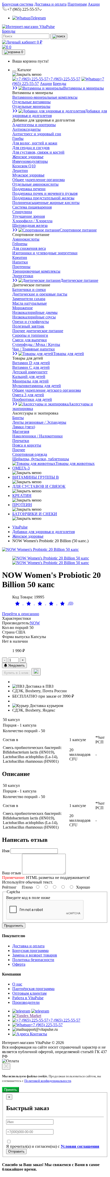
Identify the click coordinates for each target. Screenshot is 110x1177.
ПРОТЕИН (22, 505)
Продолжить (13, 926)
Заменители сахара (28, 299)
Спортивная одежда (29, 454)
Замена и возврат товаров (34, 955)
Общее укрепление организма (38, 180)
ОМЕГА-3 (21, 468)
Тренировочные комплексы (36, 271)
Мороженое (22, 308)
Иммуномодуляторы (30, 161)
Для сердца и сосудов (31, 147)
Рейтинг (9, 887)
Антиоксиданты (26, 129)
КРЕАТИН (21, 495)
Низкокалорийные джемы (35, 312)
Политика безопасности (33, 960)
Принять (10, 1090)
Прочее (18, 450)
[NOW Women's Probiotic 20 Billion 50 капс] (40, 549)
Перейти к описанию (20, 614)
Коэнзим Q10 (24, 166)
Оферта (18, 964)
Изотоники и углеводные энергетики (45, 253)
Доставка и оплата (50, 4)
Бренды (8, 31)
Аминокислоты (25, 239)
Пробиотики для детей (32, 399)
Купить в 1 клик (16, 673)
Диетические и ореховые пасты (39, 294)
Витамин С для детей (31, 367)
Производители (26, 1002)
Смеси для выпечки (29, 340)
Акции (94, 4)
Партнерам (77, 4)
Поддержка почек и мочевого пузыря (45, 193)
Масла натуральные (29, 303)
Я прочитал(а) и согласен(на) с (52, 1146)
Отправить (16, 1151)
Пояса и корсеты (26, 445)
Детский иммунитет (30, 372)
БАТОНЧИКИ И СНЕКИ (34, 514)
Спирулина (22, 212)
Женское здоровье (27, 157)
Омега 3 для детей (28, 395)
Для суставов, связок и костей (38, 152)
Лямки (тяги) (23, 427)
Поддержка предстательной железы (43, 198)
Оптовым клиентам (29, 993)
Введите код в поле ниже (28, 897)
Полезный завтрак (28, 326)
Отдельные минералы (31, 106)
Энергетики (22, 276)
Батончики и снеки (29, 289)
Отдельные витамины (31, 102)
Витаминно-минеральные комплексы (45, 97)
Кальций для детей (28, 376)
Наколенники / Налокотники (37, 436)
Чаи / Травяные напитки (33, 349)
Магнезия (20, 431)
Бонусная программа (30, 950)
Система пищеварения (32, 207)
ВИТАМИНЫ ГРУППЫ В (35, 477)
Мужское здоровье (28, 175)
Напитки (20, 262)
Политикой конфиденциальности (47, 1081)
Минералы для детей (30, 381)
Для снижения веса (29, 248)
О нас (17, 984)
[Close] (6, 1066)
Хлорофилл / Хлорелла (32, 221)
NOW (35, 623)
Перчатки (20, 440)
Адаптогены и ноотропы (34, 125)
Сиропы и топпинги (30, 335)
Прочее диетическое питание (37, 331)
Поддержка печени (29, 189)
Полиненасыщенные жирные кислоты (46, 202)
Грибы (18, 138)
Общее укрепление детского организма (46, 390)
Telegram (38, 18)
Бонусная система (17, 4)
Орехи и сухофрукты (30, 321)
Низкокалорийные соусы (34, 317)
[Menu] (14, 71)
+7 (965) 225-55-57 (64, 79)
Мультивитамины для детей (36, 386)
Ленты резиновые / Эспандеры (39, 422)
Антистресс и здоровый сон (36, 134)
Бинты (18, 418)
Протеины (21, 266)
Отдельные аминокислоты (35, 184)
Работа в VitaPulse (27, 998)
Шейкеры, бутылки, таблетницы (40, 459)
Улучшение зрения (28, 216)
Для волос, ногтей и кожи (34, 143)
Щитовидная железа (30, 225)
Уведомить (16, 665)
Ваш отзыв (11, 873)
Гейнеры (19, 244)
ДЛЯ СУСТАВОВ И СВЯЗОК (38, 486)
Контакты (38, 1034)
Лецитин (20, 170)
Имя (5, 851)
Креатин (19, 257)
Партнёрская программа (33, 989)
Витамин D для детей (31, 363)
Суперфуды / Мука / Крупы (36, 344)
